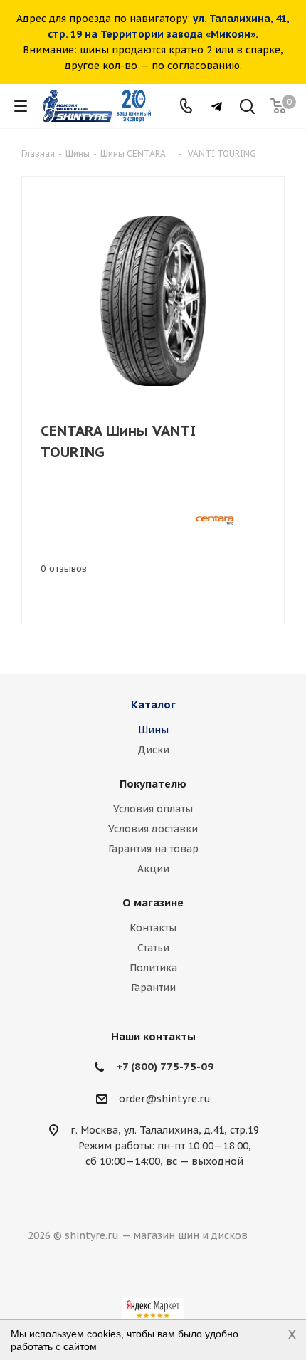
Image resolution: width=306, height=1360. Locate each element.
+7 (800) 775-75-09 (164, 1066)
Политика (153, 967)
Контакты (153, 927)
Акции (153, 868)
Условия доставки (153, 828)
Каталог (153, 704)
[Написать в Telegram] (216, 106)
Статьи (153, 947)
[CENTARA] (214, 518)
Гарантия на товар (153, 848)
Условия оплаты (153, 808)
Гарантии (153, 987)
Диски (153, 749)
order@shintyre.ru (165, 1098)
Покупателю (153, 783)
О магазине (153, 902)
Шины (153, 729)
